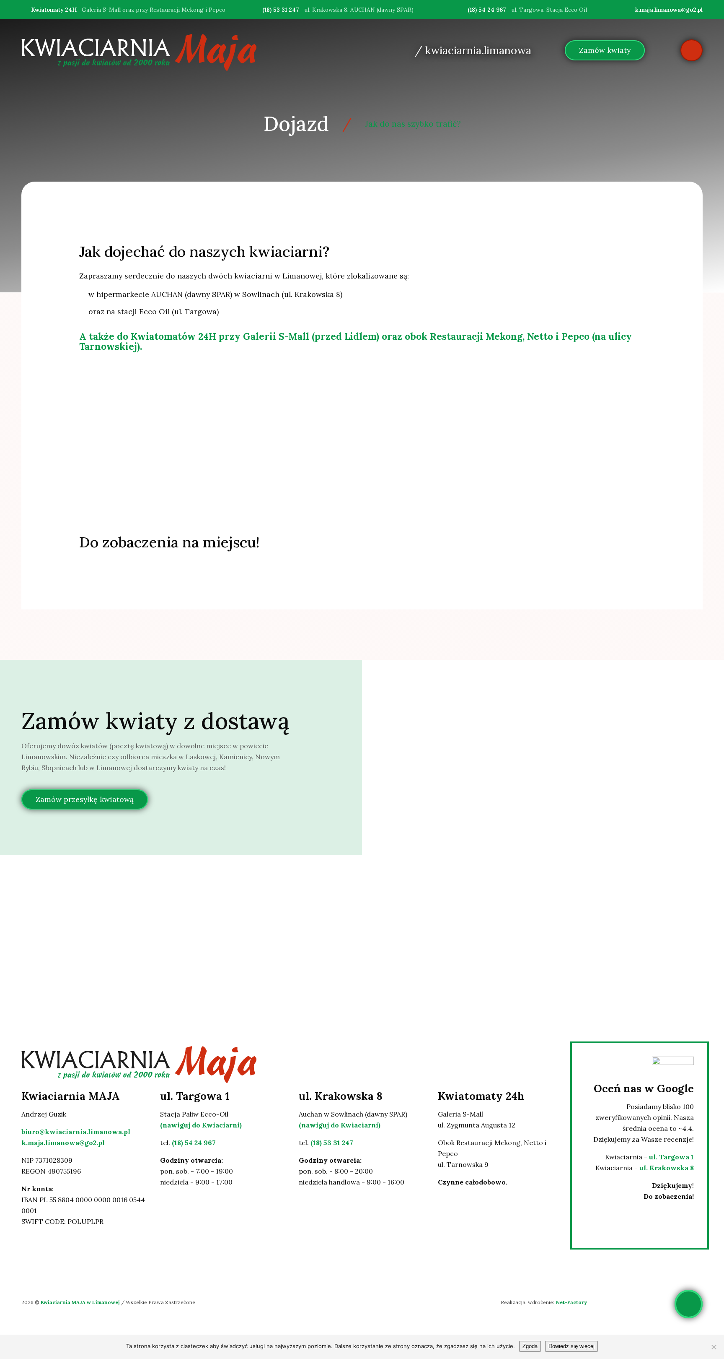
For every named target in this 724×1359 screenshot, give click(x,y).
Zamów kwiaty (605, 50)
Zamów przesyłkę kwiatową (85, 799)
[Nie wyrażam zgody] (713, 1347)
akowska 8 (676, 1168)
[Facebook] (443, 1218)
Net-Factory (571, 1302)
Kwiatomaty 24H (54, 9)
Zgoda (530, 1346)
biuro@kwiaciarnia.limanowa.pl (75, 1131)
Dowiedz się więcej (571, 1346)
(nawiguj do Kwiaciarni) (201, 1125)
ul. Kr (648, 1168)
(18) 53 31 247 (280, 9)
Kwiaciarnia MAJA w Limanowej (81, 1302)
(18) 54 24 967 (487, 9)
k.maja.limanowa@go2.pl (669, 9)
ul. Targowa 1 (671, 1157)
